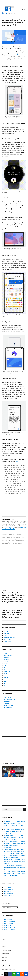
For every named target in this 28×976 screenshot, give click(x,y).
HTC (5, 665)
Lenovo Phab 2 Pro (9, 923)
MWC (7, 535)
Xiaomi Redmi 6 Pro (9, 699)
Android (20, 534)
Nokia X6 (6, 703)
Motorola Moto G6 (9, 707)
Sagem (5, 673)
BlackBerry (7, 671)
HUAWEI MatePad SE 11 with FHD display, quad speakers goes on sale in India (14, 867)
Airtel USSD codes (9, 895)
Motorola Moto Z (8, 925)
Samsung (6, 657)
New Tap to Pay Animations (12, 545)
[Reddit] (22, 974)
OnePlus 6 (6, 631)
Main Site (4, 936)
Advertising (5, 953)
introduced (14, 55)
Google (4, 535)
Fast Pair (7, 538)
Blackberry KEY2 (8, 705)
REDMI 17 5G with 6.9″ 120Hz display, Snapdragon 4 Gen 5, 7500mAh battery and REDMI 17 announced (15, 873)
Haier (5, 675)
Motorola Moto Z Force (10, 927)
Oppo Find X (7, 697)
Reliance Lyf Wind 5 (9, 929)
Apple (5, 685)
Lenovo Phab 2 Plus (9, 921)
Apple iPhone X (8, 639)
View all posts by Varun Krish (8, 528)
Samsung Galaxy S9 (9, 637)
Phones (4, 939)
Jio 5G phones (7, 891)
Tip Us (4, 960)
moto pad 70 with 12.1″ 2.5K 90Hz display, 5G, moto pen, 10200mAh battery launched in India (13, 837)
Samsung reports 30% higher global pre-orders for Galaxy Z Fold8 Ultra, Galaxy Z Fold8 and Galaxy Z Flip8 (14, 851)
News (10, 535)
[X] (6, 974)
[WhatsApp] (14, 974)
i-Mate (6, 661)
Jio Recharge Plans (9, 893)
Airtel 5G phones (8, 889)
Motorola (6, 659)
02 (4, 669)
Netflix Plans (7, 887)
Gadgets (4, 943)
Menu (23, 9)
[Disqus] (14, 568)
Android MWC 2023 (17, 535)
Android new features (7, 537)
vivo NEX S (7, 701)
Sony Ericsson (8, 655)
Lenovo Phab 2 (8, 919)
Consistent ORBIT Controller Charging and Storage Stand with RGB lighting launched (14, 861)
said (17, 461)
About (4, 946)
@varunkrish (9, 527)
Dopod (5, 663)
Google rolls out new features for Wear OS (16, 542)
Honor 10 (6, 635)
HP (4, 679)
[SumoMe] (26, 974)
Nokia (5, 653)
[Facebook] (10, 974)
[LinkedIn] (18, 974)
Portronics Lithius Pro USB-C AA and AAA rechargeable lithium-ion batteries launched (14, 831)
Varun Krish (23, 527)
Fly (4, 683)
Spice (5, 681)
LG (4, 667)
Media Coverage (6, 950)
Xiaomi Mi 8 (7, 633)
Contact (4, 957)
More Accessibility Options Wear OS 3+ (11, 543)
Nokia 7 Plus (7, 641)
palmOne (6, 677)
